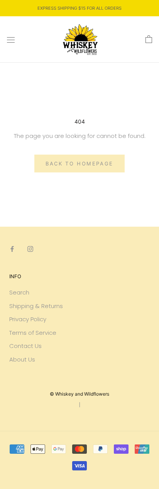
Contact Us (25, 346)
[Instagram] (30, 249)
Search (19, 292)
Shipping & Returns (36, 306)
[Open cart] (148, 39)
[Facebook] (12, 249)
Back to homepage (79, 163)
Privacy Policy (27, 319)
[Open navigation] (11, 39)
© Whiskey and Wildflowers (79, 394)
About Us (22, 359)
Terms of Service (32, 333)
